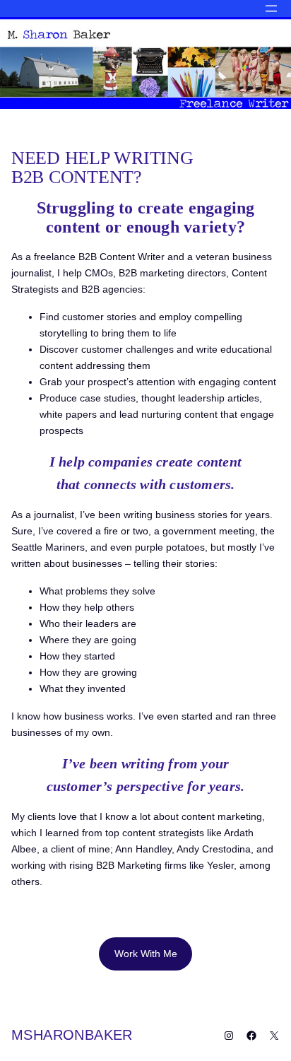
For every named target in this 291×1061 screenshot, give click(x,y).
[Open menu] (271, 8)
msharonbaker (72, 1035)
